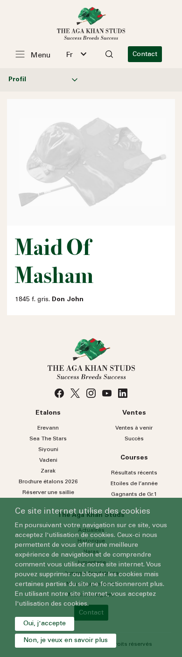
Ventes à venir (134, 428)
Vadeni (48, 460)
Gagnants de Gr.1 (134, 494)
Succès (134, 439)
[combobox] (76, 54)
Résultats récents (134, 473)
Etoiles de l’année (134, 484)
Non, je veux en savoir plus (65, 640)
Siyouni (48, 449)
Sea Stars (48, 439)
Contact (145, 54)
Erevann (48, 428)
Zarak (48, 471)
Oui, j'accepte (44, 624)
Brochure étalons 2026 (48, 482)
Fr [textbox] (69, 55)
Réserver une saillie (48, 492)
